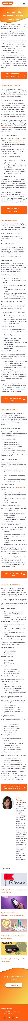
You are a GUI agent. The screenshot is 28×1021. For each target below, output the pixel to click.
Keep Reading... (6, 868)
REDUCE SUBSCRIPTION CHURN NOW (12, 210)
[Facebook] (9, 1017)
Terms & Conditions (8, 1013)
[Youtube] (17, 1017)
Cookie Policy (7, 1011)
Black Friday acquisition (16, 140)
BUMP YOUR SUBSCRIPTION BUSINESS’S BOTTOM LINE (12, 787)
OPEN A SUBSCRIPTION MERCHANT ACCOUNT (12, 75)
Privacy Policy (16, 1011)
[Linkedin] (13, 1017)
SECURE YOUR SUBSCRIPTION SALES (12, 575)
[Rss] (4, 1017)
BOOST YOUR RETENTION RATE (13, 400)
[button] (24, 3)
